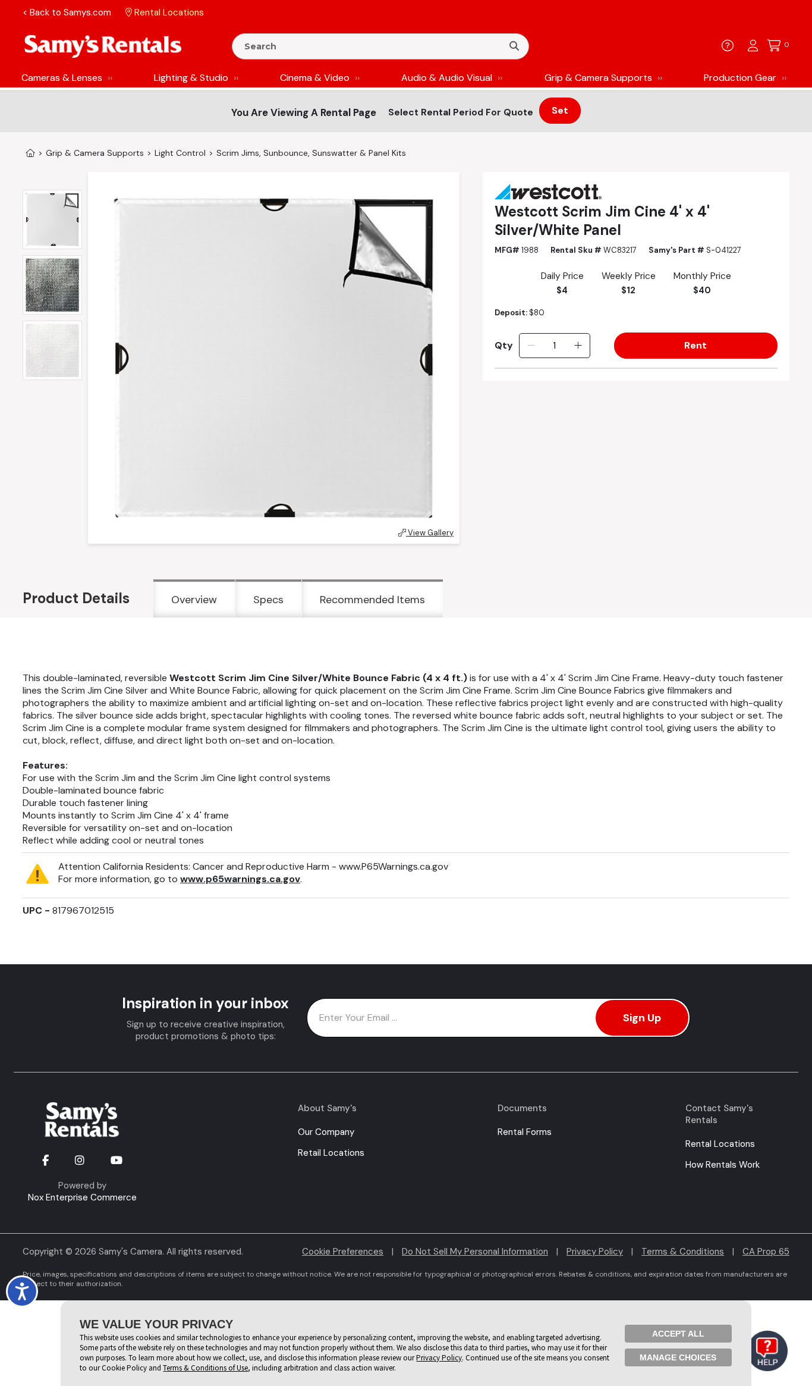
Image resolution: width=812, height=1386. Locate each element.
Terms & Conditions (682, 1252)
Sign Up (642, 1018)
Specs (268, 599)
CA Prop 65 (765, 1252)
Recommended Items (372, 599)
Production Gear (740, 77)
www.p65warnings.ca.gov (240, 879)
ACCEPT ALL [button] (678, 1333)
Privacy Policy (594, 1252)
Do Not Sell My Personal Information (475, 1252)
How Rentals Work (722, 1165)
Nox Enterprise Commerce (82, 1197)
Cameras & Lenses (61, 77)
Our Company (326, 1132)
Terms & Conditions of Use (205, 1368)
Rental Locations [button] (168, 12)
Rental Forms (525, 1132)
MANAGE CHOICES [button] (678, 1357)
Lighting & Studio (191, 77)
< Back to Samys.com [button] (67, 12)
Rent (695, 345)
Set (560, 110)
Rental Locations (720, 1144)
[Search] (514, 46)
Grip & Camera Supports (598, 77)
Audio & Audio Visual (446, 77)
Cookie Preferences (342, 1252)
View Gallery (430, 533)
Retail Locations (331, 1153)
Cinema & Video (315, 77)
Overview (194, 599)
